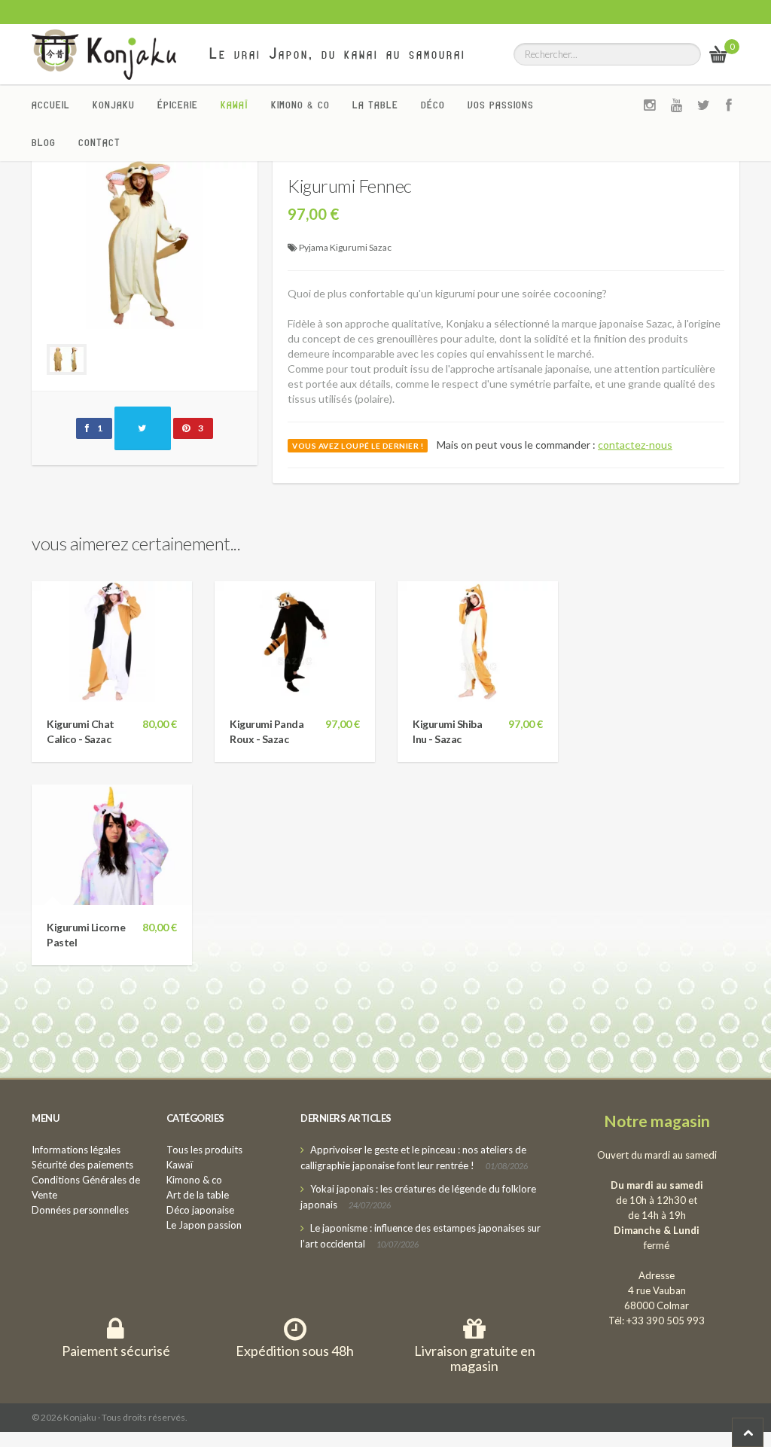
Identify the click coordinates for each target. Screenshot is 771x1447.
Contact (99, 142)
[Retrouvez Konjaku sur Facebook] (729, 104)
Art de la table (197, 1195)
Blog (44, 142)
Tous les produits (204, 1150)
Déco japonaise (200, 1210)
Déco (433, 105)
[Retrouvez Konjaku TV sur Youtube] (676, 104)
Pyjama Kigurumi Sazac (345, 247)
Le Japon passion (204, 1225)
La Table (375, 105)
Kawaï (234, 105)
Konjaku (114, 105)
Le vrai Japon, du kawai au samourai (337, 53)
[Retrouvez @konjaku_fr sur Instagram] (649, 104)
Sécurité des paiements (82, 1165)
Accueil (51, 105)
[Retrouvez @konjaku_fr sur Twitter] (704, 104)
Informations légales (76, 1150)
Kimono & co (300, 105)
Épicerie (177, 105)
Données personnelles (80, 1210)
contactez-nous (635, 444)
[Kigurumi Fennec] (145, 242)
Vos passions (501, 105)
